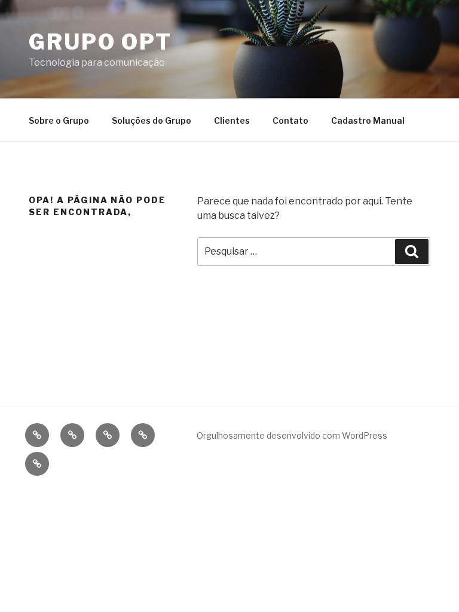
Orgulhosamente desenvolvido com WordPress (292, 435)
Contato (290, 120)
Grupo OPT (100, 42)
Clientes (232, 120)
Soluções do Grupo (151, 120)
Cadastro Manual (368, 120)
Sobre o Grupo (59, 120)
